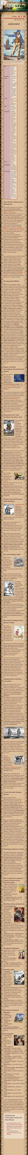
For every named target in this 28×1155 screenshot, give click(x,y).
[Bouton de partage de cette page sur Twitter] (19, 16)
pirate (10, 220)
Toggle (3, 3)
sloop (6, 551)
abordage (6, 483)
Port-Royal (11, 767)
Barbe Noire (7, 228)
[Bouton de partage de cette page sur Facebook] (21, 16)
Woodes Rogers (14, 398)
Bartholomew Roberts (18, 230)
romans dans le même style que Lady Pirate (14, 1128)
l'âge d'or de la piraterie (9, 212)
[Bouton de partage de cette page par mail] (24, 16)
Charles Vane (18, 504)
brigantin (20, 515)
